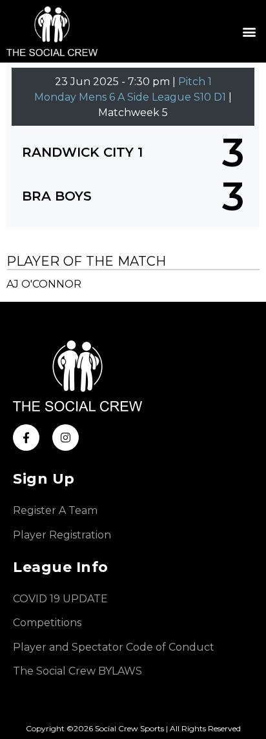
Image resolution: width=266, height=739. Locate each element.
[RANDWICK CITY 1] (133, 152)
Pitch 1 (195, 81)
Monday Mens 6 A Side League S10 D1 (131, 97)
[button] (249, 31)
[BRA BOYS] (133, 196)
